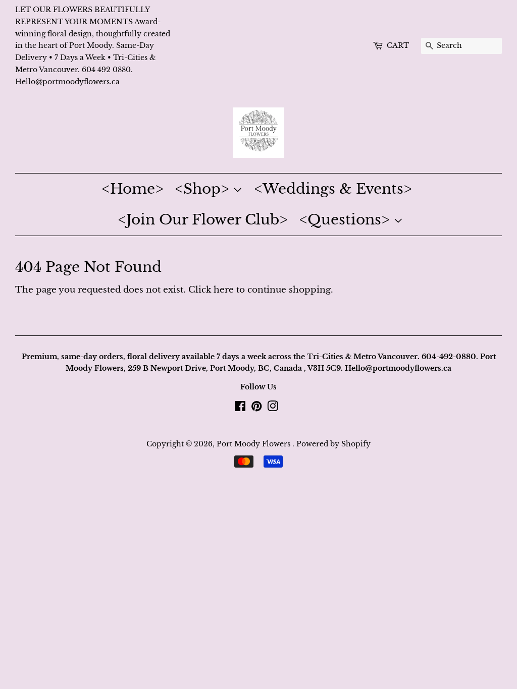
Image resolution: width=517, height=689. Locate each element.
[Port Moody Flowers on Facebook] (240, 408)
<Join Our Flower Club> (202, 219)
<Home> (132, 189)
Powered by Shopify (333, 443)
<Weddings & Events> (332, 189)
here (224, 289)
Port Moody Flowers (254, 443)
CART (398, 45)
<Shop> (204, 189)
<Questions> (346, 219)
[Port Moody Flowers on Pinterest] (256, 408)
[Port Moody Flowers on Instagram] (272, 408)
